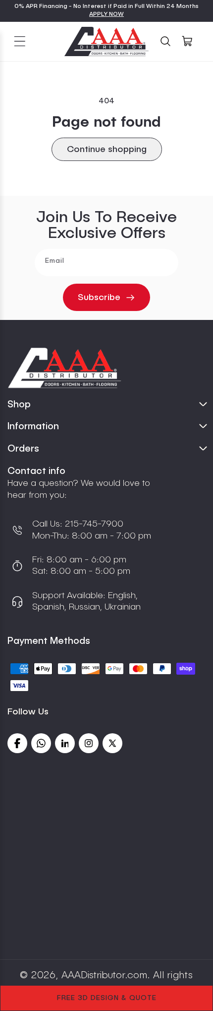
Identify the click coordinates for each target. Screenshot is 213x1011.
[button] (20, 41)
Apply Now (106, 14)
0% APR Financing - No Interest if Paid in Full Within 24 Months (106, 6)
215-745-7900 (92, 524)
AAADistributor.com (104, 976)
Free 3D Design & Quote (107, 998)
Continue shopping (107, 149)
